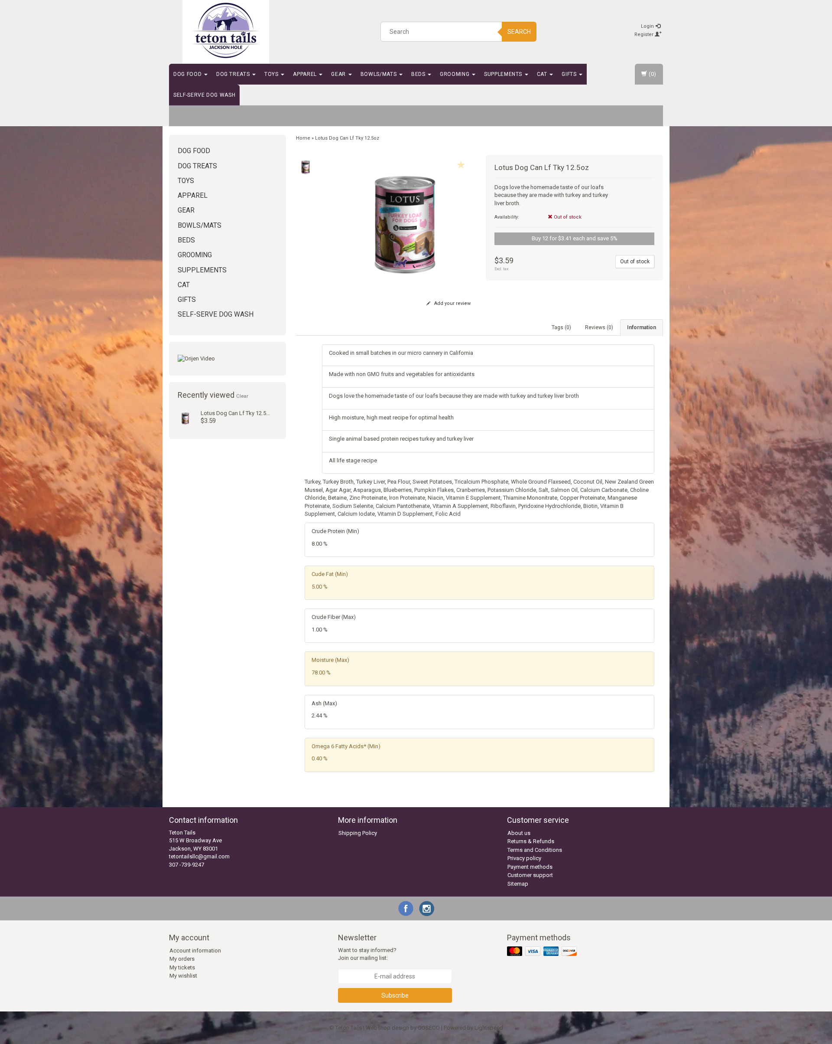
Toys (272, 74)
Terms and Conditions (534, 850)
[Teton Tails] (225, 30)
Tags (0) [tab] (561, 327)
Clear (242, 396)
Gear (339, 74)
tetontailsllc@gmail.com (199, 856)
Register (644, 34)
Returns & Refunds (530, 841)
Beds (419, 74)
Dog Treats (233, 74)
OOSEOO (429, 1027)
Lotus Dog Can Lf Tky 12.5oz (237, 413)
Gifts (570, 74)
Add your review (452, 303)
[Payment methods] (542, 951)
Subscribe (395, 995)
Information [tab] (641, 327)
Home (303, 138)
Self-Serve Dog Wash (204, 95)
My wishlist (183, 975)
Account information (195, 950)
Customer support (530, 875)
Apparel (305, 74)
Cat (543, 74)
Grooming (455, 74)
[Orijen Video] (227, 358)
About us (518, 833)
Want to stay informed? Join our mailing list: (367, 954)
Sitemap (517, 883)
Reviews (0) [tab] (599, 327)
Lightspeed (488, 1027)
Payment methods (529, 867)
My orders (182, 959)
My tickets (182, 967)
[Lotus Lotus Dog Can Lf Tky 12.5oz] (185, 417)
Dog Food (188, 74)
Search (519, 31)
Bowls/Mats (379, 74)
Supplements (504, 74)
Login (648, 26)
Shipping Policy (357, 833)
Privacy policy (524, 858)
